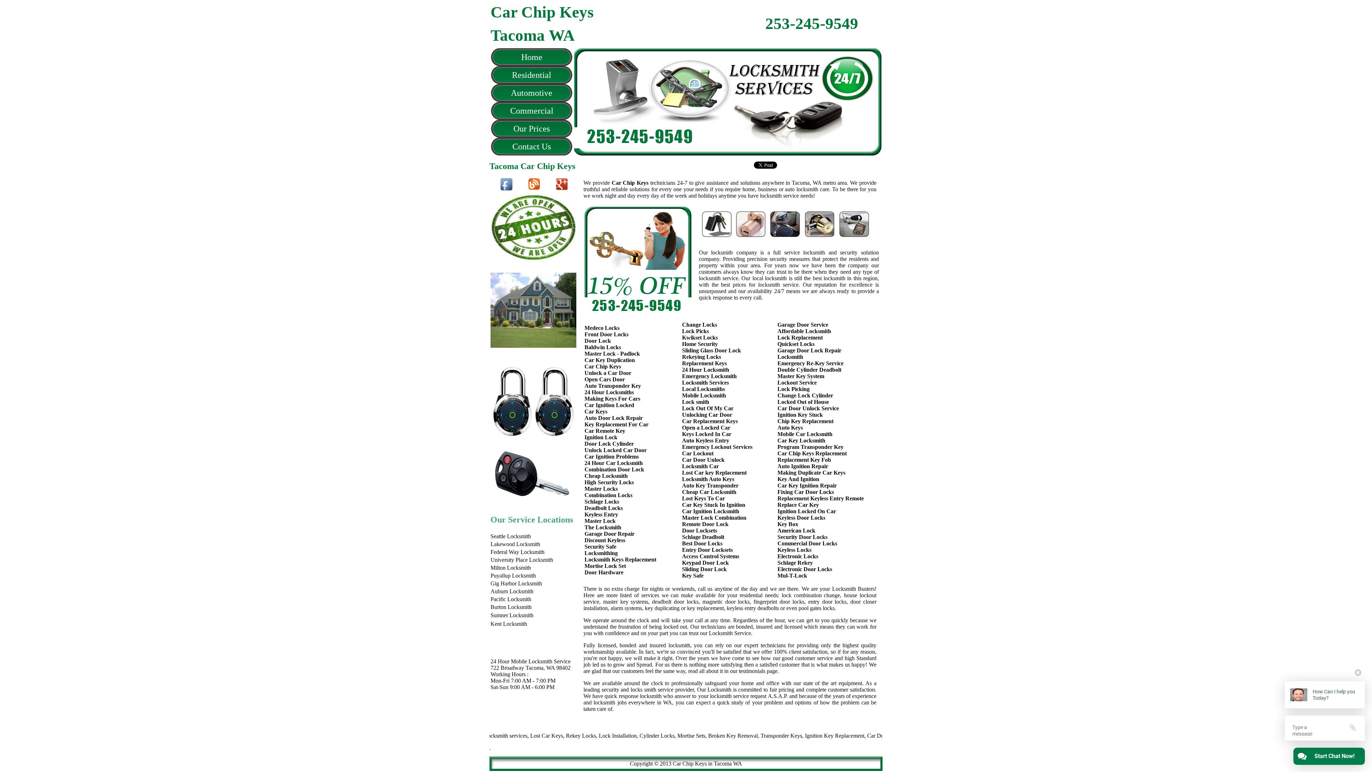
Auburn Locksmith (512, 591)
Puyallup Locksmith (513, 576)
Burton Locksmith (511, 607)
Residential (531, 75)
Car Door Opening (861, 736)
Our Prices (531, 128)
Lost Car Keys (519, 736)
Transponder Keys (754, 736)
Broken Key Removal (705, 736)
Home (531, 57)
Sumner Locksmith (512, 615)
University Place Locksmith (522, 560)
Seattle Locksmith (511, 536)
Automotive (531, 93)
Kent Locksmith (509, 624)
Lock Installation (590, 736)
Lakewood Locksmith (515, 544)
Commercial (531, 110)
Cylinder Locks (629, 736)
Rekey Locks (553, 736)
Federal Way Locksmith (518, 552)
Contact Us (531, 146)
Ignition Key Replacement (807, 736)
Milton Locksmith (511, 568)
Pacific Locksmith (511, 599)
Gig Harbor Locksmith (516, 583)
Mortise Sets (664, 736)
